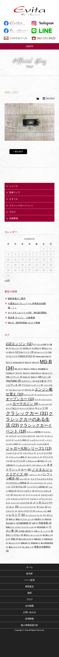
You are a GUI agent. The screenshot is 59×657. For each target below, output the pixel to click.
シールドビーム (28, 444)
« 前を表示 (18, 151)
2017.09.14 (50, 98)
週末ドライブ (15, 547)
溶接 (14, 539)
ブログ (12, 212)
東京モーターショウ (33, 535)
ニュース (13, 186)
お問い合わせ (29, 612)
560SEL (27, 348)
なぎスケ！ (28, 381)
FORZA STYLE (26, 356)
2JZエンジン (19, 344)
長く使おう (28, 547)
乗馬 (12, 519)
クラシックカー (27, 413)
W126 (34, 377)
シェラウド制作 (21, 440)
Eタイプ (13, 356)
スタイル (13, 199)
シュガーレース (37, 440)
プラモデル (18, 486)
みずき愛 (41, 381)
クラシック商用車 (35, 432)
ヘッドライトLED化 (37, 487)
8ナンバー (17, 348)
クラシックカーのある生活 (29, 419)
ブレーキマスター (38, 483)
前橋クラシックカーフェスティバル (21, 527)
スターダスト (29, 453)
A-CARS (36, 348)
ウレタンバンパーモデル (21, 390)
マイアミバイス (32, 495)
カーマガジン (25, 403)
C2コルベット (24, 352)
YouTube (13, 380)
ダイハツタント (35, 457)
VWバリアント (14, 377)
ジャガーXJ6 (43, 444)
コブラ (13, 436)
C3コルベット (41, 352)
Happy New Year (43, 356)
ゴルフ (40, 436)
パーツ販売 (29, 580)
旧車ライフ (14, 192)
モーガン (42, 507)
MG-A (35, 362)
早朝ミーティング (42, 531)
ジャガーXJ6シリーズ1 (29, 448)
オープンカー (20, 399)
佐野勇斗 (39, 519)
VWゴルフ (47, 373)
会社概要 (29, 606)
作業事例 (13, 218)
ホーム (29, 567)
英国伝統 (35, 543)
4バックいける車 (41, 344)
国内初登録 (42, 527)
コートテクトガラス (26, 436)
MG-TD (19, 369)
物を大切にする (26, 539)
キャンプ (41, 408)
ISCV (9, 362)
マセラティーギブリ (20, 499)
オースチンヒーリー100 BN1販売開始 (27, 312)
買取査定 (29, 586)
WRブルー (44, 377)
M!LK (28, 362)
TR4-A (26, 373)
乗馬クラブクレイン (25, 519)
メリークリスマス (27, 507)
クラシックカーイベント (21, 205)
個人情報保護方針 (29, 625)
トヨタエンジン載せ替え (37, 461)
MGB (34, 369)
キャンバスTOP (27, 408)
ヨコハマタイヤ (26, 511)
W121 (26, 377)
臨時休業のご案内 (16, 298)
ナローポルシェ (38, 465)
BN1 (12, 352)
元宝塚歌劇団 (23, 523)
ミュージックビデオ (21, 503)
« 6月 (7, 280)
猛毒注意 (39, 539)
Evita (29, 10)
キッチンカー (45, 404)
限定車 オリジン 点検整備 (21, 317)
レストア (17, 515)
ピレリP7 (25, 479)
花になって (14, 543)
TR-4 (18, 373)
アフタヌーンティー (32, 385)
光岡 (35, 523)
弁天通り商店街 (26, 531)
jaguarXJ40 (18, 362)
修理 (29, 593)
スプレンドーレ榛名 (18, 457)
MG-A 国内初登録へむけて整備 (24, 322)
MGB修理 (43, 369)
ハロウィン (34, 475)
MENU (29, 46)
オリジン (29, 395)
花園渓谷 (25, 543)
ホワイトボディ (25, 491)
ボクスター (19, 495)
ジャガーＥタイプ (14, 453)
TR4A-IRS (36, 373)
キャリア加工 (12, 408)
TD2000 (10, 373)
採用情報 (29, 618)
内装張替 (45, 523)
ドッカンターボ (23, 465)
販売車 (29, 573)
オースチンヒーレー (43, 395)
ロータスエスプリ (34, 515)
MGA (27, 369)
